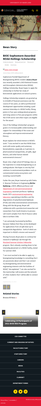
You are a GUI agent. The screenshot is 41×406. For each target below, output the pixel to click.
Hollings (13, 65)
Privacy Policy (4, 400)
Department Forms (20, 383)
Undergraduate (8, 62)
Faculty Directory (20, 348)
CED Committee (20, 336)
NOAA (7, 65)
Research (30, 62)
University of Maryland (20, 2)
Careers (20, 360)
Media (20, 366)
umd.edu (3, 403)
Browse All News (9, 297)
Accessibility (12, 400)
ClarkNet (20, 377)
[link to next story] (8, 287)
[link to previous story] (4, 287)
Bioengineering (20, 62)
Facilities (20, 372)
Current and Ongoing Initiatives (20, 342)
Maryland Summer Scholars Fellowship (17, 242)
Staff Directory (20, 354)
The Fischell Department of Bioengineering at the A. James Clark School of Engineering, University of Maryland (14, 7)
